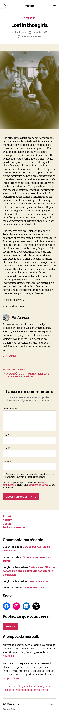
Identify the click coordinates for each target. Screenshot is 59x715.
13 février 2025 (40, 32)
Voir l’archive (11, 355)
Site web (7, 461)
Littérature (29, 18)
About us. (9, 656)
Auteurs (7, 519)
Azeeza (22, 32)
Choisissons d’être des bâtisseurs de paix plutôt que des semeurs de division (29, 571)
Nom (6, 435)
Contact (7, 523)
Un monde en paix (39, 581)
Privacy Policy (10, 709)
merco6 (30, 5)
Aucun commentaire (31, 36)
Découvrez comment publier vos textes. (25, 690)
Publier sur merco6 (14, 527)
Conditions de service (38, 485)
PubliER (10, 626)
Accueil (7, 516)
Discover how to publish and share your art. (28, 686)
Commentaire (10, 408)
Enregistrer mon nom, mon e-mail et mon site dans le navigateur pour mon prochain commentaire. (29, 475)
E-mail (7, 448)
